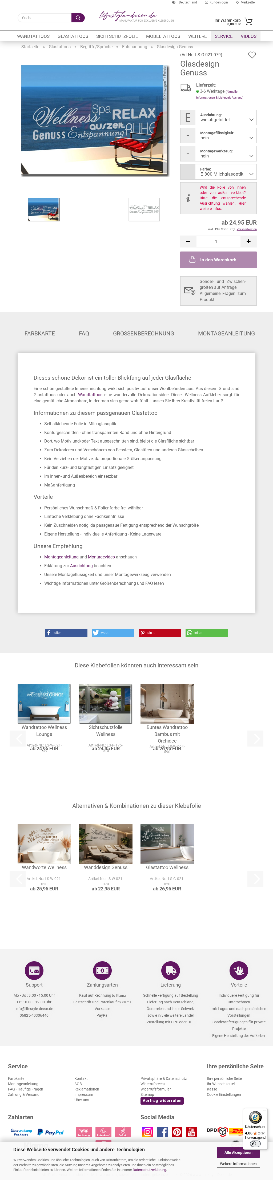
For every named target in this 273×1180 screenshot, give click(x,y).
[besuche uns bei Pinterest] (177, 1133)
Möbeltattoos (163, 36)
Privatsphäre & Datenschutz (163, 1078)
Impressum (83, 1094)
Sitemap (147, 1094)
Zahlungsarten (102, 985)
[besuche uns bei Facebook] (162, 1133)
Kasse (212, 1089)
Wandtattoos (33, 36)
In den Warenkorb (218, 259)
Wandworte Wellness (44, 867)
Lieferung (170, 985)
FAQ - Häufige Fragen (25, 1089)
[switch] (255, 1144)
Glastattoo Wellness (167, 867)
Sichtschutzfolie (117, 36)
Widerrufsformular (155, 1089)
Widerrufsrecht (152, 1084)
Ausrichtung (81, 565)
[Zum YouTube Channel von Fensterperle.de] (191, 1133)
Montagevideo (101, 556)
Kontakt (81, 1078)
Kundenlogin (218, 2)
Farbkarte (40, 333)
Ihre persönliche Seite (224, 1078)
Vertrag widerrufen (162, 1100)
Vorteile (239, 985)
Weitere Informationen (238, 1164)
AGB (78, 1084)
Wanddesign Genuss (105, 867)
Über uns (81, 1100)
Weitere (197, 36)
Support (34, 985)
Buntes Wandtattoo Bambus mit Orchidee (167, 734)
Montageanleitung (226, 333)
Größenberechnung (143, 333)
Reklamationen (86, 1089)
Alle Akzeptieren (238, 1152)
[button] (188, 242)
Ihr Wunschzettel (221, 1084)
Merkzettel (247, 2)
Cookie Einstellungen (224, 1094)
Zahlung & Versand (23, 1094)
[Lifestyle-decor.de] (136, 16)
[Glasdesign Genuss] (95, 120)
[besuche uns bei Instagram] (147, 1133)
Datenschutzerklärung (149, 1170)
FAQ (84, 333)
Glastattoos (73, 36)
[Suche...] (78, 17)
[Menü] (264, 1111)
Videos (248, 36)
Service (224, 36)
